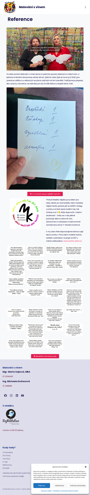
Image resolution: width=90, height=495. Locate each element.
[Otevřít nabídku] (85, 7)
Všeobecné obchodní (12, 473)
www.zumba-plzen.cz (72, 241)
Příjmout (41, 485)
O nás (5, 462)
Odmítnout (59, 485)
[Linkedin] (17, 395)
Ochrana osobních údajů (13, 476)
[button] (86, 467)
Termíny (6, 458)
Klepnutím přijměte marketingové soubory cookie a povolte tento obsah (45, 49)
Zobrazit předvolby (78, 485)
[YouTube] (22, 395)
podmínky (26, 473)
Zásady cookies (46, 491)
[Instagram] (11, 395)
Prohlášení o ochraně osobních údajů (65, 491)
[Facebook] (5, 395)
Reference (7, 465)
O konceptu (8, 452)
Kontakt (6, 468)
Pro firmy (7, 455)
